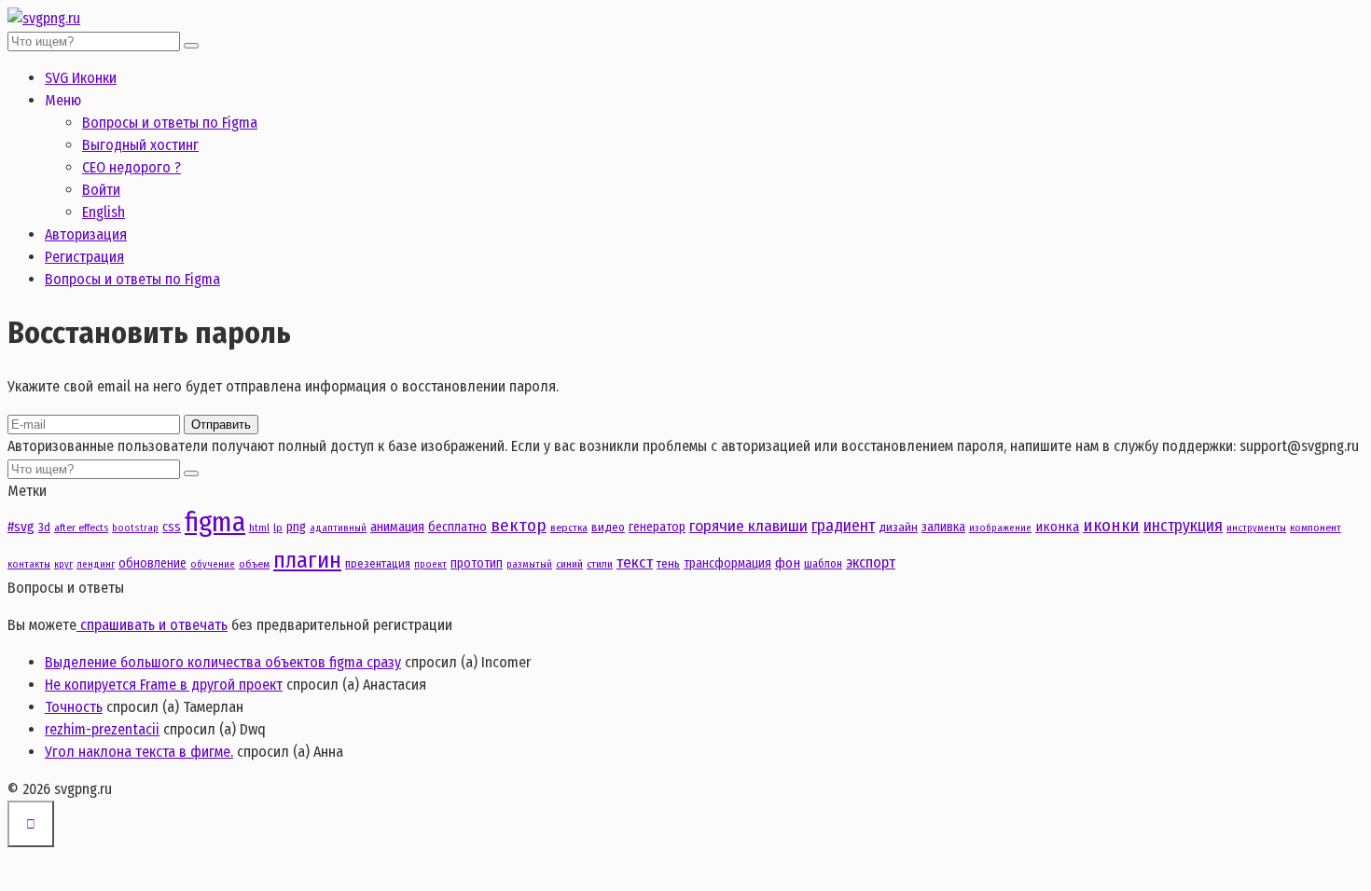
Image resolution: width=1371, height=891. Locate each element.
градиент (843, 525)
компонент (1315, 527)
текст (634, 562)
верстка (569, 527)
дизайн (898, 527)
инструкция (1183, 525)
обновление (152, 563)
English (103, 212)
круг (63, 564)
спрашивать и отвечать (152, 625)
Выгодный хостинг (140, 145)
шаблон (823, 563)
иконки (1111, 525)
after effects (81, 527)
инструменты (1256, 528)
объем (254, 563)
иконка (1057, 526)
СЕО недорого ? (131, 167)
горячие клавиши (748, 526)
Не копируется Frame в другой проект (164, 684)
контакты (28, 564)
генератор (657, 527)
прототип (476, 563)
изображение (1000, 528)
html (259, 527)
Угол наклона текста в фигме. (139, 752)
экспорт (870, 562)
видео (608, 527)
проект (430, 564)
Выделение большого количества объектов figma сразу (223, 662)
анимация (397, 526)
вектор (519, 525)
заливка (943, 527)
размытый (529, 564)
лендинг (95, 564)
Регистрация (84, 257)
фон (787, 563)
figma (215, 522)
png (296, 527)
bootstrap (135, 528)
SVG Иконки (81, 78)
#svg (21, 526)
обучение (212, 564)
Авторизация (86, 234)
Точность (74, 707)
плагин (307, 559)
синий (569, 563)
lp (278, 527)
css (171, 526)
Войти (101, 190)
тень (668, 563)
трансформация (727, 563)
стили (600, 563)
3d (44, 527)
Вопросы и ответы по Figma (169, 122)
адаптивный (338, 528)
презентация (377, 563)
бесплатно (457, 527)
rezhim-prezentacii (102, 729)
